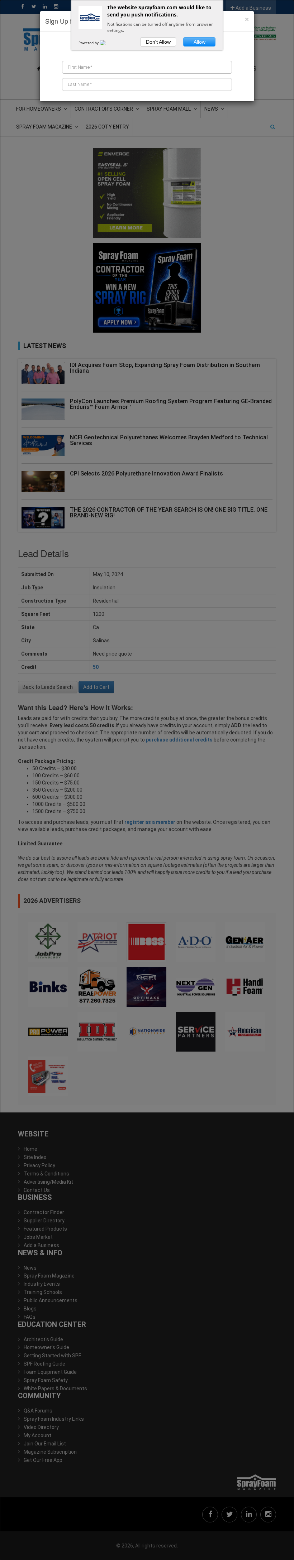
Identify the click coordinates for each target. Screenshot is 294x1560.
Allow (199, 42)
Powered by (89, 42)
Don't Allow (158, 42)
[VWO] (107, 42)
